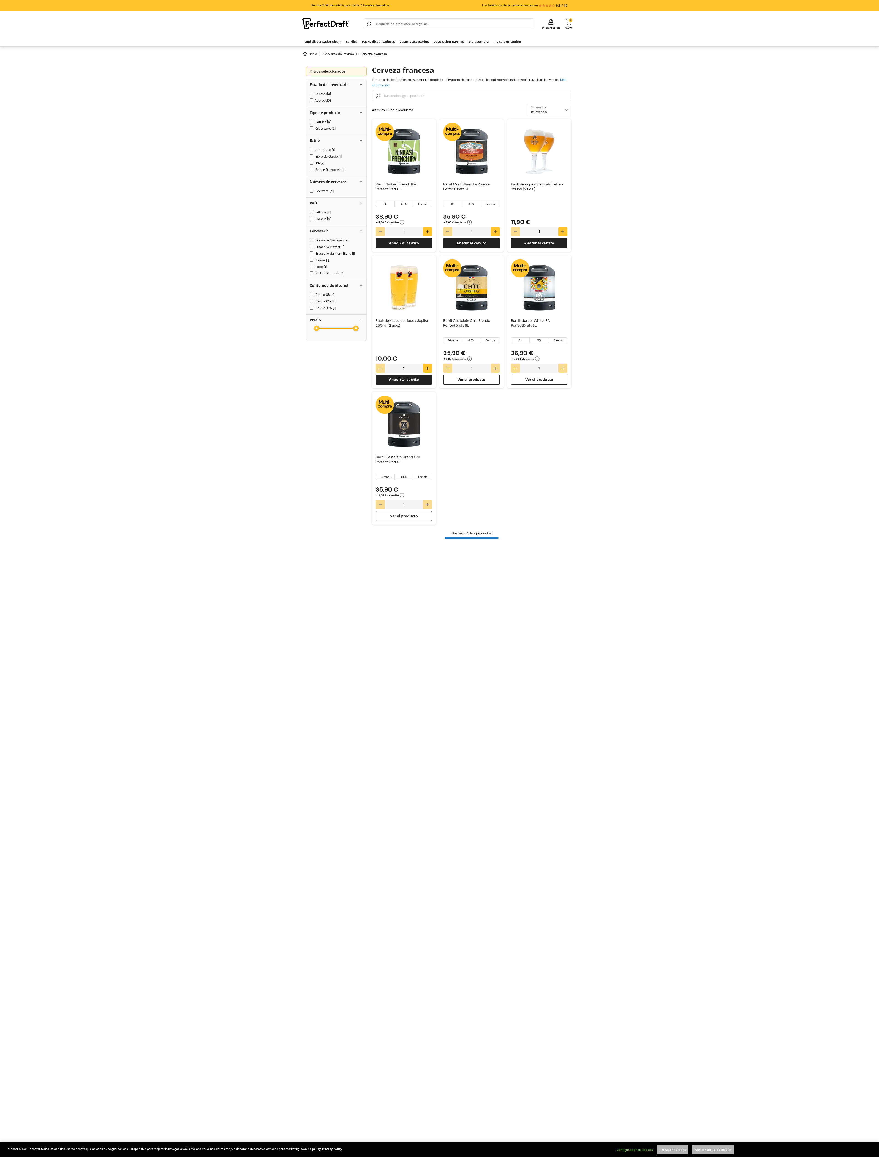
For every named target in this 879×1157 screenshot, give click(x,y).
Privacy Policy (332, 1149)
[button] (551, 24)
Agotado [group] (322, 100)
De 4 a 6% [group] (324, 295)
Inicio (313, 54)
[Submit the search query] (378, 96)
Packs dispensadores (378, 41)
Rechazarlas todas (672, 1150)
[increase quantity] (427, 231)
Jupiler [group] (321, 260)
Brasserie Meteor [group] (329, 247)
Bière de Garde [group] (328, 156)
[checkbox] (311, 93)
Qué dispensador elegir (322, 41)
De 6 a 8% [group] (324, 301)
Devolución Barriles (448, 41)
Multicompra (478, 41)
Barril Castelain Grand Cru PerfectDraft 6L (398, 459)
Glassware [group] (325, 128)
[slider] (316, 328)
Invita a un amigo (507, 41)
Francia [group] (322, 219)
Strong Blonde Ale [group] (329, 170)
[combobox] (449, 23)
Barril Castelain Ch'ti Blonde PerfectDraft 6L (466, 323)
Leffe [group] (320, 267)
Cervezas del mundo (338, 54)
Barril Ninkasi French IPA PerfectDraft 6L (396, 186)
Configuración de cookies (635, 1150)
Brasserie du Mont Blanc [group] (334, 253)
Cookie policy (311, 1149)
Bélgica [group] (322, 212)
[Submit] (369, 23)
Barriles (351, 41)
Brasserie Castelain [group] (331, 240)
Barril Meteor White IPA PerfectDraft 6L (530, 323)
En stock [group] (322, 94)
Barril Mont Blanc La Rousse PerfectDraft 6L (466, 186)
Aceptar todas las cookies (713, 1150)
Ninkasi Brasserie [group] (329, 273)
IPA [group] (319, 163)
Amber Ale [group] (324, 150)
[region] (439, 1149)
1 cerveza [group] (324, 191)
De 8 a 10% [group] (325, 308)
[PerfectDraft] (330, 23)
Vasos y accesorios (414, 41)
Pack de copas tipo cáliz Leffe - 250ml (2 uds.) (537, 186)
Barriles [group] (322, 122)
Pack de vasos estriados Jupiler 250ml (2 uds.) (402, 323)
